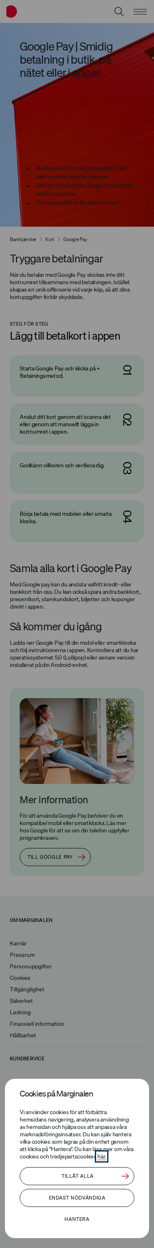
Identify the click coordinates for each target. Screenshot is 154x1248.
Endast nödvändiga (77, 1197)
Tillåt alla (78, 1175)
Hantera (76, 1219)
